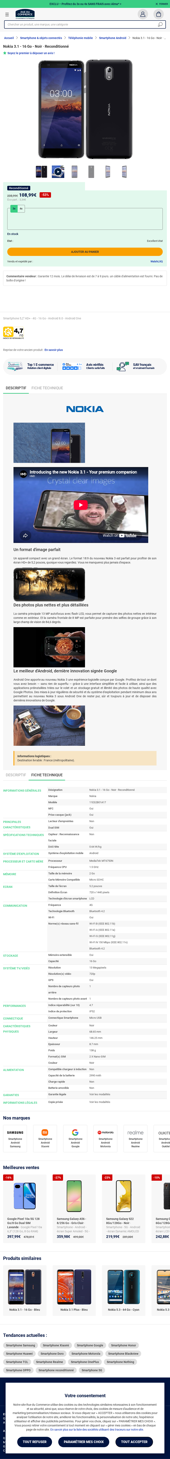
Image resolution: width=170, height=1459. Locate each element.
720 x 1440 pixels (99, 892)
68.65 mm (95, 1031)
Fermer (163, 4)
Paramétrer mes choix (84, 1442)
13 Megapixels (97, 967)
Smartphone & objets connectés (41, 38)
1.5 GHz (93, 867)
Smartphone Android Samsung (15, 1143)
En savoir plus (54, 350)
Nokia (92, 796)
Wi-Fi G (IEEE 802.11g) (102, 936)
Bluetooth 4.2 (97, 911)
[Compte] (142, 14)
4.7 (91, 1005)
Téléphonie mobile (80, 38)
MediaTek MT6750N (101, 860)
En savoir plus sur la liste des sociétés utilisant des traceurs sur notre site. (97, 1429)
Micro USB (95, 1017)
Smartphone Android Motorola (105, 1143)
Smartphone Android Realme (135, 1143)
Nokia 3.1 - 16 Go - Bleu (24, 1309)
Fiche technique (47, 388)
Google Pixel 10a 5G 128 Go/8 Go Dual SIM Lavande (23, 1223)
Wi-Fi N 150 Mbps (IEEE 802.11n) (108, 942)
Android (93, 853)
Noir (91, 1025)
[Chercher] (160, 24)
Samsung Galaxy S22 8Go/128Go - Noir (120, 1221)
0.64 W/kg (95, 846)
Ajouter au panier (85, 251)
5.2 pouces (95, 886)
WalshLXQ (157, 261)
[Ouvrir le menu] (7, 14)
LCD (91, 898)
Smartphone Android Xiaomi (45, 1143)
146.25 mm (95, 1037)
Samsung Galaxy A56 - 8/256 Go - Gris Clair (71, 1221)
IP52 (92, 1011)
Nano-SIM (100, 1056)
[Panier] (158, 14)
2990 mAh (95, 1075)
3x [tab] (14, 208)
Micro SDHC (96, 879)
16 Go (92, 961)
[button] (58, 171)
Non (91, 821)
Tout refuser (34, 1442)
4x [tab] (21, 208)
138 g (92, 1050)
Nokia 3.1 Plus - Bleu (74, 1309)
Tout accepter (134, 1442)
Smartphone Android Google (75, 1143)
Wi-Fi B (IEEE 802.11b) (102, 923)
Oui (91, 808)
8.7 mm (93, 1044)
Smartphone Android (112, 38)
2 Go (92, 873)
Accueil (9, 38)
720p (92, 973)
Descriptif (16, 775)
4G (91, 905)
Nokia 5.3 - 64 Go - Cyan (123, 1309)
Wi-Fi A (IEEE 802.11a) (102, 929)
